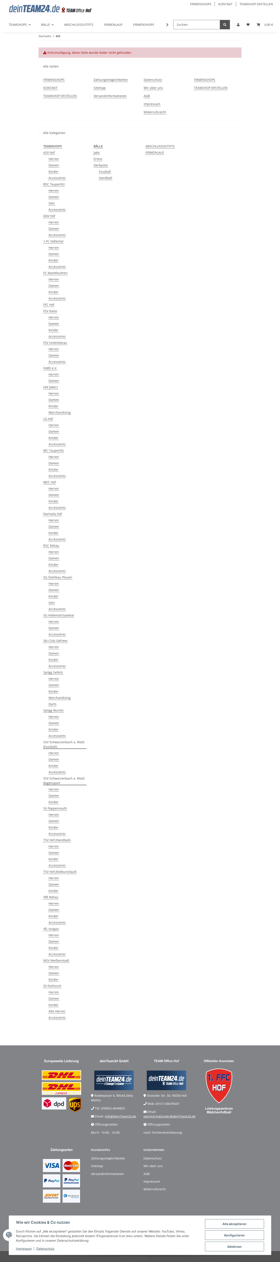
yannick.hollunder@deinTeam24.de (170, 1116)
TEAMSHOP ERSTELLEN (256, 4)
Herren (54, 159)
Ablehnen (234, 1246)
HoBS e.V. (50, 368)
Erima (98, 159)
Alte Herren (57, 1011)
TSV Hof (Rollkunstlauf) (59, 872)
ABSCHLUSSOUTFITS (160, 146)
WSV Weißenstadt (56, 960)
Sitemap (100, 88)
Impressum (24, 1248)
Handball (105, 178)
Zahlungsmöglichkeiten (111, 80)
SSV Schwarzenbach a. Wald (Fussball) (63, 744)
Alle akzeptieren (234, 1224)
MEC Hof (49, 482)
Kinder (53, 171)
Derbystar (101, 165)
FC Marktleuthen (55, 273)
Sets (52, 203)
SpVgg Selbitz (53, 672)
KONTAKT (225, 4)
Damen (54, 165)
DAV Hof (49, 216)
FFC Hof (48, 305)
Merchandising (60, 412)
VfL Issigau (51, 929)
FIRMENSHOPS (200, 4)
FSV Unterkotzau (55, 343)
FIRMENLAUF (154, 152)
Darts (52, 704)
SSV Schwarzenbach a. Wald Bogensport (63, 780)
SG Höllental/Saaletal (58, 615)
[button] (238, 24)
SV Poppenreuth (55, 808)
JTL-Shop (140, 1256)
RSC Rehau (51, 545)
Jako (97, 152)
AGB (147, 96)
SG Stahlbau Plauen (57, 577)
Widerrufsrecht (155, 112)
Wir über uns (153, 88)
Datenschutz (45, 1248)
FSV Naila (50, 311)
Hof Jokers (50, 387)
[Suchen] (225, 24)
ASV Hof (49, 152)
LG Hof (48, 419)
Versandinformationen (110, 96)
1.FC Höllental (53, 241)
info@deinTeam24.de (120, 1116)
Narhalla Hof (52, 514)
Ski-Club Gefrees (55, 641)
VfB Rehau (50, 897)
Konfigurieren (234, 1235)
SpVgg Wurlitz (53, 710)
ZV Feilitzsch (52, 986)
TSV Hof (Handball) (56, 840)
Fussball (105, 171)
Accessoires (57, 178)
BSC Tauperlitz (54, 184)
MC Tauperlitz (53, 450)
